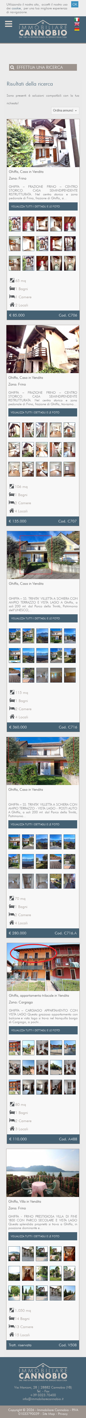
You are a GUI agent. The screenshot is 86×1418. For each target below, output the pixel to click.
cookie (16, 8)
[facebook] (77, 34)
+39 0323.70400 (43, 1395)
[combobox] (65, 111)
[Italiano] (77, 20)
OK (74, 4)
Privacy (63, 1414)
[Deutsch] (77, 29)
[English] (77, 25)
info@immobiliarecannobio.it (43, 1399)
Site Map (49, 1414)
